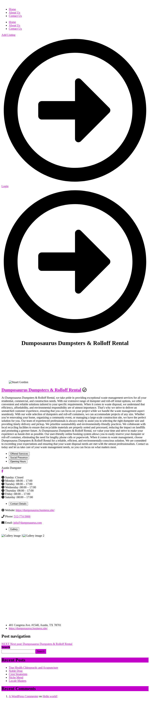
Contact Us (15, 28)
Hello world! (50, 696)
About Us (14, 25)
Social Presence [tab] (19, 457)
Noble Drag (15, 670)
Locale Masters (17, 680)
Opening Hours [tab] (18, 461)
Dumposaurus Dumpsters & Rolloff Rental (41, 390)
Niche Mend (16, 677)
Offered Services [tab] (19, 453)
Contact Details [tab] (18, 503)
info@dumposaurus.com (27, 522)
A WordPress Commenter (23, 696)
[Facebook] (2, 471)
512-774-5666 (22, 516)
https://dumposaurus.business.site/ (35, 510)
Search (5, 647)
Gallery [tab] (14, 529)
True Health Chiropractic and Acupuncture (33, 667)
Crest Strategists (18, 674)
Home (12, 22)
